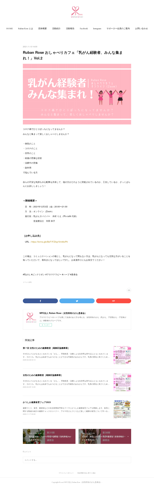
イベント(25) (27, 282)
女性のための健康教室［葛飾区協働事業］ (43, 374)
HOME (9, 28)
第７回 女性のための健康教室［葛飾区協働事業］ (46, 347)
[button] (9, 28)
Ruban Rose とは (25, 28)
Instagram (97, 28)
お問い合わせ (141, 28)
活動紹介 (56, 28)
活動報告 (70, 28)
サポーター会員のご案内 (118, 28)
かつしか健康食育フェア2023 (37, 402)
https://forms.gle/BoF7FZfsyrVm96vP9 (49, 241)
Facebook (84, 28)
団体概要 (42, 28)
